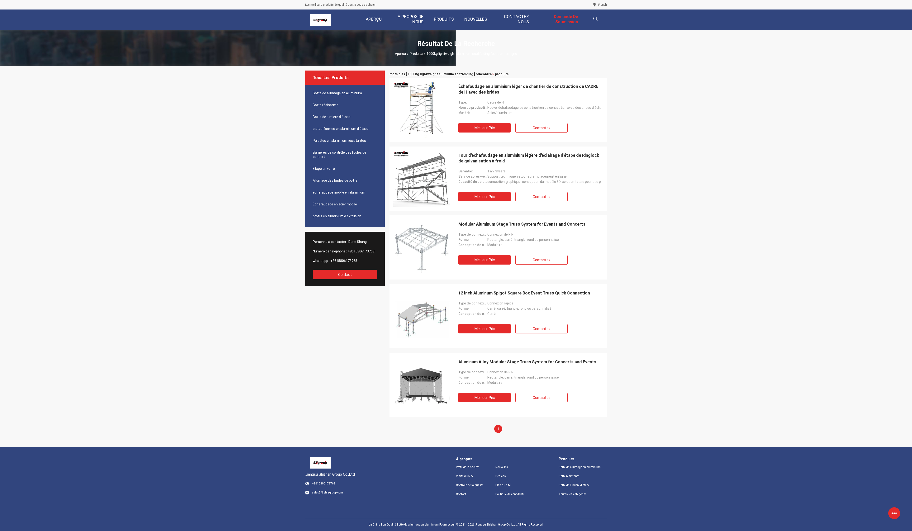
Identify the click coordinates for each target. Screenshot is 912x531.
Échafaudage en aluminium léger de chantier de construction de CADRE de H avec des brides (528, 89)
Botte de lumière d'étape (332, 117)
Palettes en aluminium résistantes (339, 140)
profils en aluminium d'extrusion (337, 216)
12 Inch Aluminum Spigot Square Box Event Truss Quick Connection (524, 292)
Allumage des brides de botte (335, 180)
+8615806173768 (361, 251)
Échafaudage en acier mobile (335, 204)
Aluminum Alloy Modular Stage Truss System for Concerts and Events (527, 361)
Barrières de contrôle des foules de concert (339, 155)
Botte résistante (325, 105)
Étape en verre (324, 169)
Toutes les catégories (573, 494)
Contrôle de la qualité (469, 485)
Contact (345, 274)
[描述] (595, 18)
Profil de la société (467, 467)
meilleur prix (484, 128)
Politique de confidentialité (511, 494)
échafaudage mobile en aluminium (339, 192)
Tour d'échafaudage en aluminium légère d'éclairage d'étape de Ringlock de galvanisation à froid (528, 158)
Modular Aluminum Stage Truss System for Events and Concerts (521, 224)
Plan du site (503, 485)
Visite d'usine (465, 476)
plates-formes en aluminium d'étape (341, 129)
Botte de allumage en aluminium (337, 93)
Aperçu (400, 54)
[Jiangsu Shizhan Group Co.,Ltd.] (320, 20)
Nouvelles (501, 467)
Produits (416, 54)
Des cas (500, 476)
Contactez (542, 128)
